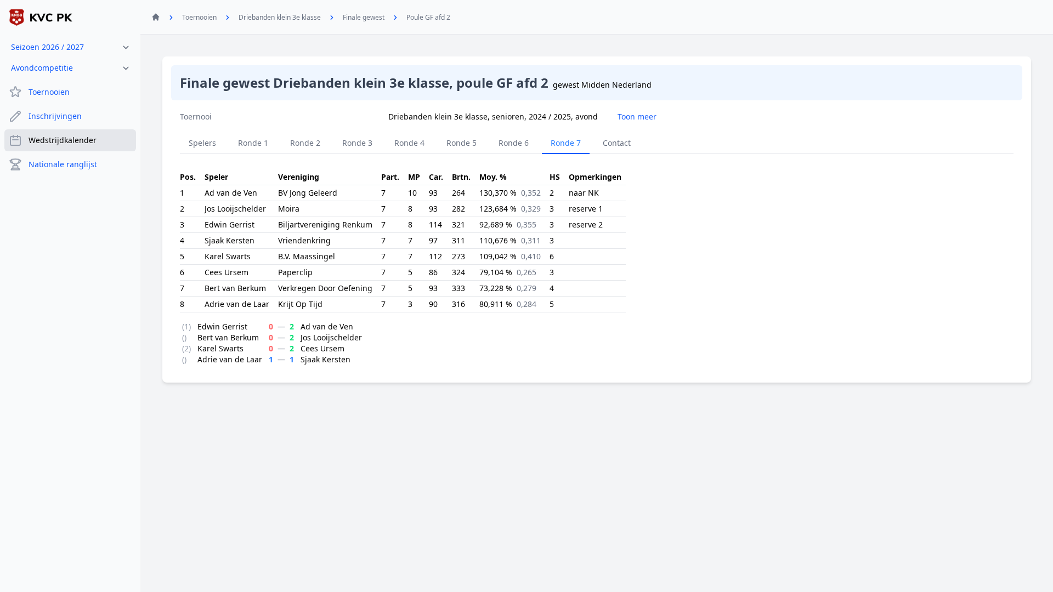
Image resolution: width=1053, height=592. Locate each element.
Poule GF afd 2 (428, 17)
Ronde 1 (253, 143)
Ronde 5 (461, 143)
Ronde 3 (357, 143)
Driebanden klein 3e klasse (280, 17)
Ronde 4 (409, 143)
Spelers (202, 143)
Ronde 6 (514, 143)
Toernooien (49, 92)
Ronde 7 (566, 143)
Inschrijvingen (55, 116)
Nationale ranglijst (63, 164)
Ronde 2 (305, 143)
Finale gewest (363, 17)
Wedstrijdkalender (63, 140)
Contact (617, 143)
